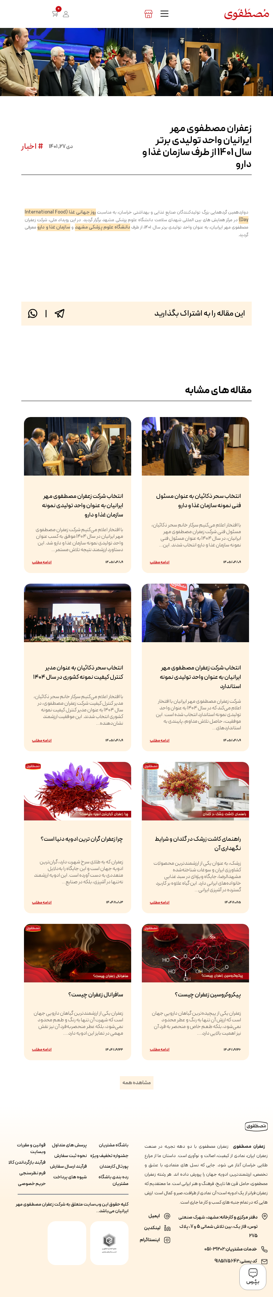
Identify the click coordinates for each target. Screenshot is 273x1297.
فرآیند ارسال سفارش (68, 1166)
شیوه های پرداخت (70, 1177)
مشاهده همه (137, 1083)
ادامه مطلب (159, 562)
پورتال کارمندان (114, 1166)
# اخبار (32, 147)
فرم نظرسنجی (32, 1173)
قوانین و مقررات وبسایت (31, 1148)
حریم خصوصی (32, 1184)
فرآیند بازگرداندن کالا (27, 1162)
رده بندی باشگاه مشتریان (114, 1180)
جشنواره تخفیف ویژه (109, 1156)
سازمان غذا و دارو (53, 227)
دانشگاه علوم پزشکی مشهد (102, 227)
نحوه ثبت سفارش (70, 1156)
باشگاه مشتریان (114, 1145)
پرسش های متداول (69, 1145)
